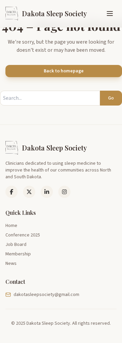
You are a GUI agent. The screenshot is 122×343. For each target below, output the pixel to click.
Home (11, 225)
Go (111, 98)
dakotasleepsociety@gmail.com (46, 294)
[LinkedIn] (29, 192)
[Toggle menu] (110, 13)
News (11, 263)
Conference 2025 (22, 235)
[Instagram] (64, 192)
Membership (18, 254)
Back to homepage (64, 71)
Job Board (15, 244)
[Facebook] (11, 192)
